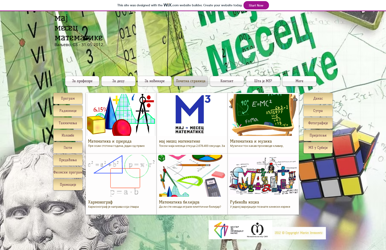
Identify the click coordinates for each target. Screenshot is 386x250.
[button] (121, 123)
